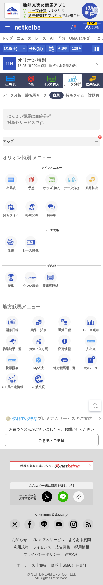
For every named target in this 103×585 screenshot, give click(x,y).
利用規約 (21, 547)
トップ (7, 38)
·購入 (51, 84)
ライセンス (42, 547)
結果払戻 (93, 84)
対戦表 (93, 95)
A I (52, 38)
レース (40, 38)
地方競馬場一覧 (64, 368)
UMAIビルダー (81, 38)
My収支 (38, 368)
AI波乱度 (38, 387)
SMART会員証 (75, 565)
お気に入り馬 (38, 349)
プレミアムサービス (47, 540)
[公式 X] (15, 524)
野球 (54, 565)
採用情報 (81, 547)
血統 (56, 95)
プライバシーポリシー (42, 554)
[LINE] (44, 524)
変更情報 (64, 349)
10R (64, 48)
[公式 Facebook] (29, 524)
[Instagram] (73, 524)
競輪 (94, 26)
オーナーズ (26, 565)
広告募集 (62, 547)
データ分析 (72, 84)
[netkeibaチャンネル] (59, 524)
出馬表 (10, 84)
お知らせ (19, 540)
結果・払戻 (38, 330)
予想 (61, 38)
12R (75, 48)
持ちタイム (75, 95)
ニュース (24, 38)
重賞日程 (64, 330)
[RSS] (88, 524)
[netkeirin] (51, 465)
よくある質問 (80, 540)
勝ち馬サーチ (36, 95)
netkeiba (27, 27)
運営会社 (72, 554)
